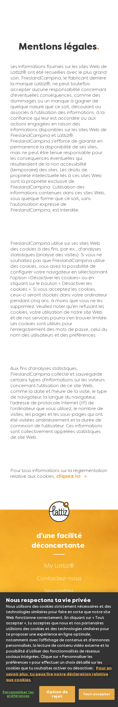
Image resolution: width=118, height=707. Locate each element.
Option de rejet (57, 694)
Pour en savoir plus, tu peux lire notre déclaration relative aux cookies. (59, 674)
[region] (59, 649)
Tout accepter (96, 694)
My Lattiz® (59, 565)
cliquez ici (68, 476)
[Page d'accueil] (59, 512)
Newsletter (59, 591)
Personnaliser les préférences (18, 694)
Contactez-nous (59, 578)
